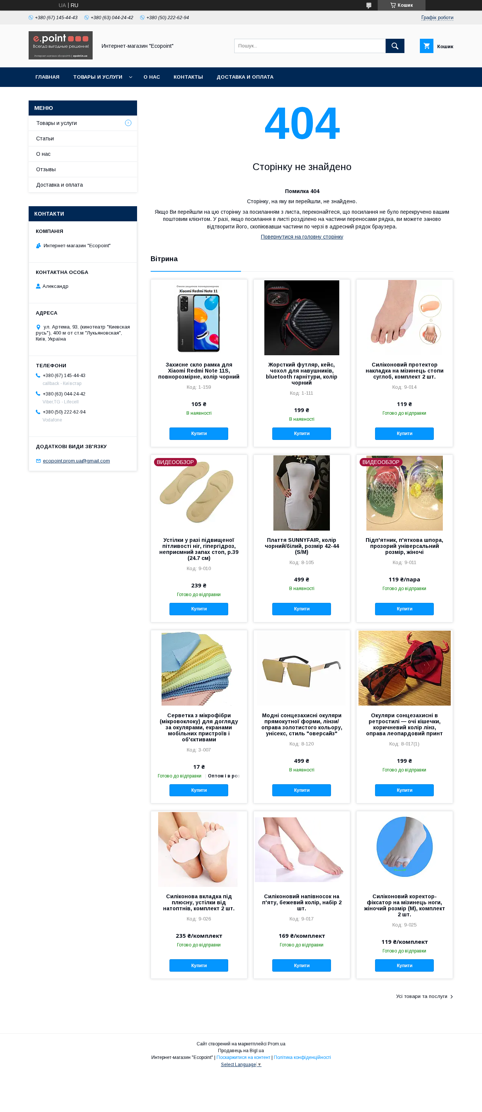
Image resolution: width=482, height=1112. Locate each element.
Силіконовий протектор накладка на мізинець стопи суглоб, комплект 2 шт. (405, 371)
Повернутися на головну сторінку (302, 237)
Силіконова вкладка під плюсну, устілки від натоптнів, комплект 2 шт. (199, 902)
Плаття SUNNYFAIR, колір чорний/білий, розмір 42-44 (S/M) (302, 546)
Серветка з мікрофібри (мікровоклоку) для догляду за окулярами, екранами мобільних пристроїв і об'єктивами (199, 727)
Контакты (188, 77)
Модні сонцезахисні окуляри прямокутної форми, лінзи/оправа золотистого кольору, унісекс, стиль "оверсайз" (301, 724)
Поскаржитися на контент (243, 1057)
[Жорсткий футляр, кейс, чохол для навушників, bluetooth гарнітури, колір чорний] (302, 317)
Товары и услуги (97, 77)
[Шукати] (395, 46)
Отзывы (46, 169)
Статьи (45, 138)
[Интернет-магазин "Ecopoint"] (61, 58)
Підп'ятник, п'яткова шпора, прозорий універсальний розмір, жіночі (404, 546)
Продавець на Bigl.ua (241, 1050)
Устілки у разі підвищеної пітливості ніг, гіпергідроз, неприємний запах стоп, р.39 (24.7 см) (198, 549)
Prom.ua (276, 1044)
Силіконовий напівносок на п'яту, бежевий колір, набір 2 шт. (302, 902)
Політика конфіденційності (302, 1057)
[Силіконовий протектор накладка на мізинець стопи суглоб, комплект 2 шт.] (405, 317)
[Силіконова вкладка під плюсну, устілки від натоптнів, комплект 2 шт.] (199, 849)
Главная (47, 77)
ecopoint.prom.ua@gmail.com (76, 461)
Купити (199, 433)
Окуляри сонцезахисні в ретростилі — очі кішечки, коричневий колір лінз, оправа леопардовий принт (404, 724)
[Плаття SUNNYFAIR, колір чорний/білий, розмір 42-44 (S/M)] (302, 492)
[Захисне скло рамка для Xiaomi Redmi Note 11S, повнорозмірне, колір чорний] (199, 317)
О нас (151, 77)
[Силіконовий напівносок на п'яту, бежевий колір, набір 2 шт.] (302, 849)
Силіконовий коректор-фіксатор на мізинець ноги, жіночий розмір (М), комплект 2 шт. (404, 905)
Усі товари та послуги (421, 996)
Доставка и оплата (245, 77)
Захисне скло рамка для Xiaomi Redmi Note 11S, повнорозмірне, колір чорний (198, 371)
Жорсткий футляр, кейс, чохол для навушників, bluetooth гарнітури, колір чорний (301, 374)
